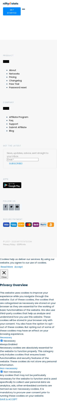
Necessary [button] (6, 337)
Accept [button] (18, 266)
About (12, 70)
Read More (7, 266)
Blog (11, 130)
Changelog (15, 80)
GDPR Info (21, 244)
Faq (11, 120)
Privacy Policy (9, 244)
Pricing (12, 77)
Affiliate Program (18, 117)
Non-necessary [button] (8, 368)
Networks (14, 73)
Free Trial (14, 83)
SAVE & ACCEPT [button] (8, 399)
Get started (12, 11)
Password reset (18, 87)
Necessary (10, 340)
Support (13, 123)
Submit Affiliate (18, 127)
